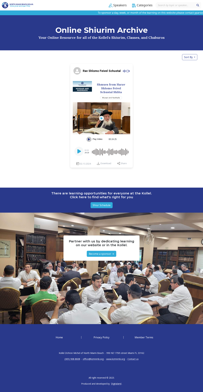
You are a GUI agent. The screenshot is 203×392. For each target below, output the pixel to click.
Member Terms (144, 337)
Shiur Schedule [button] (102, 205)
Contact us (133, 359)
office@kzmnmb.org (93, 359)
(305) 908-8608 (72, 359)
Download (105, 163)
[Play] (79, 152)
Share (124, 163)
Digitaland (116, 384)
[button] (117, 5)
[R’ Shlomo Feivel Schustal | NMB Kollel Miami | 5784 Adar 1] (101, 118)
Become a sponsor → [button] (101, 254)
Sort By (188, 57)
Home (59, 337)
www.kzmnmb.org (115, 359)
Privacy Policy (101, 337)
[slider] (110, 151)
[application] (101, 151)
